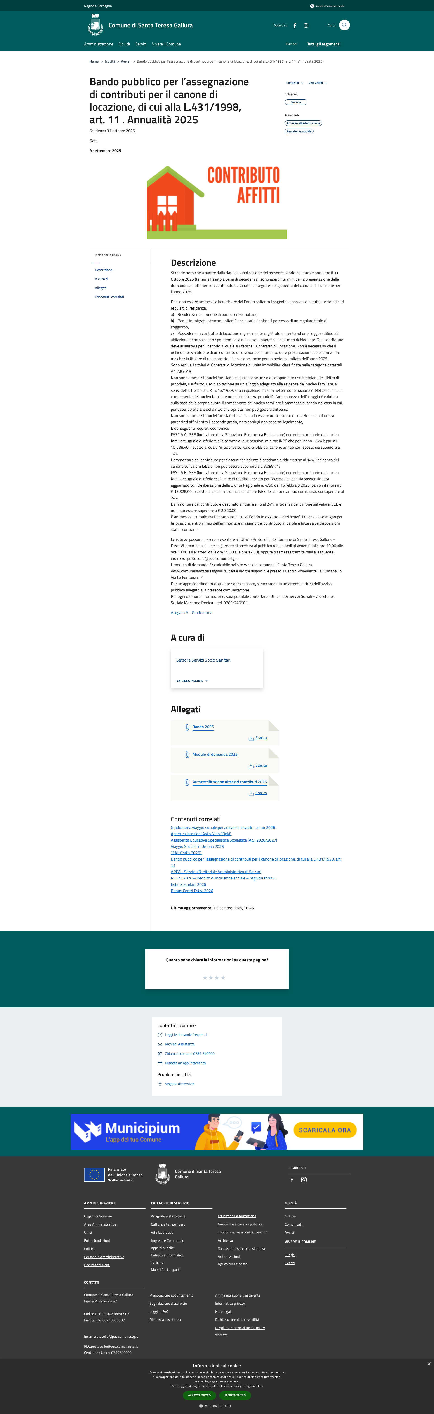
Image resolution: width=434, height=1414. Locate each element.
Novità (110, 61)
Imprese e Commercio (167, 1240)
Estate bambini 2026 (188, 884)
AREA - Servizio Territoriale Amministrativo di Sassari (216, 872)
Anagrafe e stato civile (168, 1216)
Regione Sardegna (98, 6)
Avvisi (125, 61)
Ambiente (225, 1240)
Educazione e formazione (237, 1216)
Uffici (88, 1232)
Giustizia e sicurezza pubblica (240, 1224)
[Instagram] (304, 25)
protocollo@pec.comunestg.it (114, 1346)
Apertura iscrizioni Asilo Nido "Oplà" (201, 834)
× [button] (429, 1364)
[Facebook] (292, 25)
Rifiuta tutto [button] (235, 1395)
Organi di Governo (98, 1216)
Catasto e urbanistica (167, 1255)
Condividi (293, 82)
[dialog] (217, 1386)
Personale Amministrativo (104, 1256)
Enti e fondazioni (97, 1240)
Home (94, 61)
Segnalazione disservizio (168, 1303)
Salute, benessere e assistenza (241, 1248)
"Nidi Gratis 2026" (186, 853)
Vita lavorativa (162, 1232)
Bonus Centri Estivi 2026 (192, 891)
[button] (217, 1406)
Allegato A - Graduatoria (191, 613)
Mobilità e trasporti (165, 1269)
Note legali (223, 1311)
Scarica (261, 737)
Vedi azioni (316, 82)
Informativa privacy (230, 1303)
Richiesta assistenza (165, 1319)
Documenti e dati (97, 1265)
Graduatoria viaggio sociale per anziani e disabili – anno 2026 (223, 827)
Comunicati (293, 1224)
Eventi (290, 1263)
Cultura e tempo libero (168, 1224)
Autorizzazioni (229, 1256)
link (260, 1386)
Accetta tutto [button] (199, 1395)
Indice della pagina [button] (108, 255)
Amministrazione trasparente (237, 1295)
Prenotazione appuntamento (171, 1295)
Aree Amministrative (100, 1224)
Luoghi (290, 1254)
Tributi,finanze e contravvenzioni (243, 1232)
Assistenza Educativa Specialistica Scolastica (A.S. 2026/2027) (224, 840)
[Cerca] (344, 25)
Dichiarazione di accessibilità (237, 1319)
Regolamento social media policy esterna (240, 1331)
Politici (89, 1248)
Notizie (290, 1216)
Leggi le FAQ (159, 1311)
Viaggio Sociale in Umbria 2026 (197, 846)
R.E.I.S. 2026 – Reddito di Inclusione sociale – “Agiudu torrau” (223, 878)
